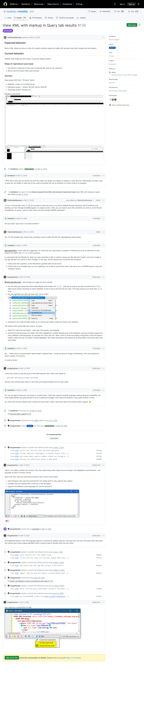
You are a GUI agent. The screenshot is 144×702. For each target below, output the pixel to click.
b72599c (99, 596)
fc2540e (99, 589)
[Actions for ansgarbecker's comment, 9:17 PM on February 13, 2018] (103, 368)
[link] (13, 169)
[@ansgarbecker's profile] (5, 277)
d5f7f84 (99, 456)
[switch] (7, 521)
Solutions (25, 4)
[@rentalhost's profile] (5, 175)
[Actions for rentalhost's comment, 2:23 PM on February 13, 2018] (103, 175)
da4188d (99, 459)
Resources (38, 4)
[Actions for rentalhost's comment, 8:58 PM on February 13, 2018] (103, 348)
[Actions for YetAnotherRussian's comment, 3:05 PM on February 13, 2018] (103, 232)
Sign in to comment (74, 658)
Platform (13, 4)
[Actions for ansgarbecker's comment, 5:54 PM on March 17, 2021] (103, 465)
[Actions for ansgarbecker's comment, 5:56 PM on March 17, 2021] (103, 535)
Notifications (106, 11)
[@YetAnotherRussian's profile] (5, 37)
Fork (120, 11)
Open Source (53, 4)
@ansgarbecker (11, 250)
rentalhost (11, 176)
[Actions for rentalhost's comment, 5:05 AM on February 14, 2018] (103, 390)
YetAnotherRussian (14, 37)
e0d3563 (99, 573)
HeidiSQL (11, 11)
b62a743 (99, 565)
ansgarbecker (12, 277)
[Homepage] (5, 4)
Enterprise (67, 4)
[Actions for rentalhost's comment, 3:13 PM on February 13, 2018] (103, 245)
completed (35, 529)
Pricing (79, 4)
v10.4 (36, 420)
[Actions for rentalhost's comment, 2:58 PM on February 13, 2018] (103, 218)
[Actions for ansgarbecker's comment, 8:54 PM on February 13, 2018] (103, 277)
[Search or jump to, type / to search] (115, 4)
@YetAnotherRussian (13, 282)
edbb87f (99, 555)
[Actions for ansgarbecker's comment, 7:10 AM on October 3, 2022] (103, 602)
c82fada (99, 450)
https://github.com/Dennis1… (55, 596)
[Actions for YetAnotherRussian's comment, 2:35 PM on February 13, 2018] (103, 200)
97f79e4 (99, 453)
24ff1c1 (99, 558)
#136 (16, 450)
